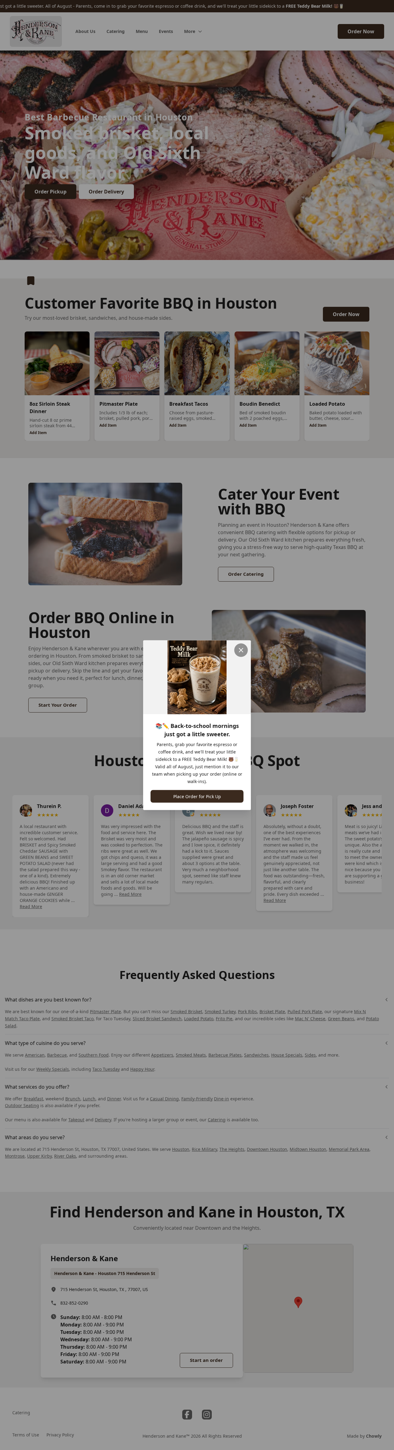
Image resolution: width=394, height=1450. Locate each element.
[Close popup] (241, 650)
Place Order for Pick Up (197, 796)
